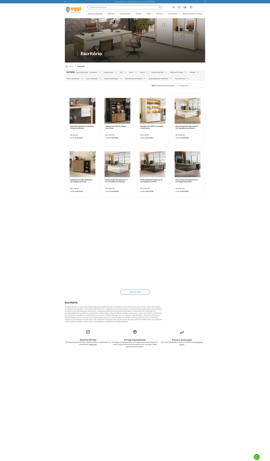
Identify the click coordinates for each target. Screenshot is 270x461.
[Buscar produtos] (160, 7)
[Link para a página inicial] (69, 66)
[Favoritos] (179, 7)
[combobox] (125, 7)
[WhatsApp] (257, 457)
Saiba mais (93, 344)
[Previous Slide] (64, 2)
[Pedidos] (185, 7)
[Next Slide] (205, 2)
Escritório (81, 66)
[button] (96, 72)
